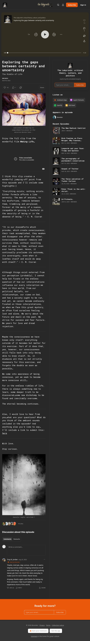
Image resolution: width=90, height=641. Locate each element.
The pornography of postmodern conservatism (72, 159)
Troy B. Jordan (12, 559)
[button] (29, 34)
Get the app (55, 631)
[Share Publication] (63, 5)
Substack (34, 636)
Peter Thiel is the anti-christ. (73, 190)
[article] (70, 130)
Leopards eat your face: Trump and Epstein (72, 149)
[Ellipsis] (44, 559)
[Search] (58, 5)
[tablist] (11, 539)
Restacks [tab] (17, 539)
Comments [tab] (7, 539)
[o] (56, 130)
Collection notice (58, 625)
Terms (48, 625)
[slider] (44, 53)
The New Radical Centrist (73, 128)
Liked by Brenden (15, 562)
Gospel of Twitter (70, 169)
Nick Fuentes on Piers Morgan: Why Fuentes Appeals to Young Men (71, 139)
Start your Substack (39, 631)
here (4, 433)
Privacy (42, 625)
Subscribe (72, 5)
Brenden (5, 78)
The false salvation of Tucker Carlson (72, 180)
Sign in (83, 5)
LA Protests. (67, 199)
